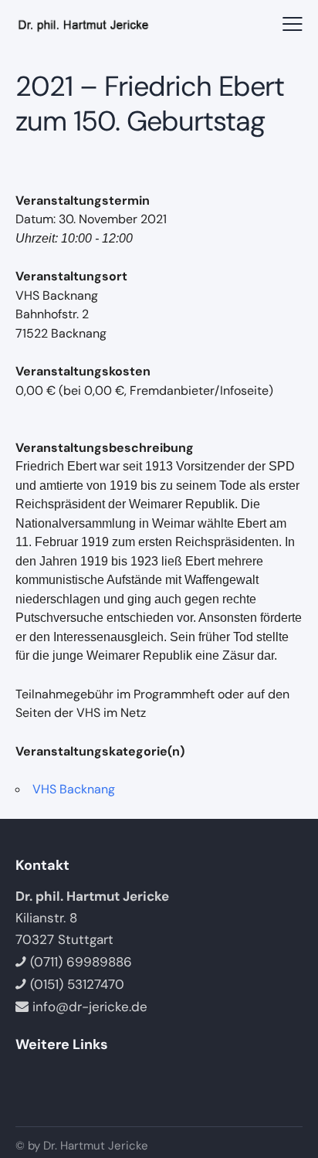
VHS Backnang (73, 789)
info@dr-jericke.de (89, 1006)
